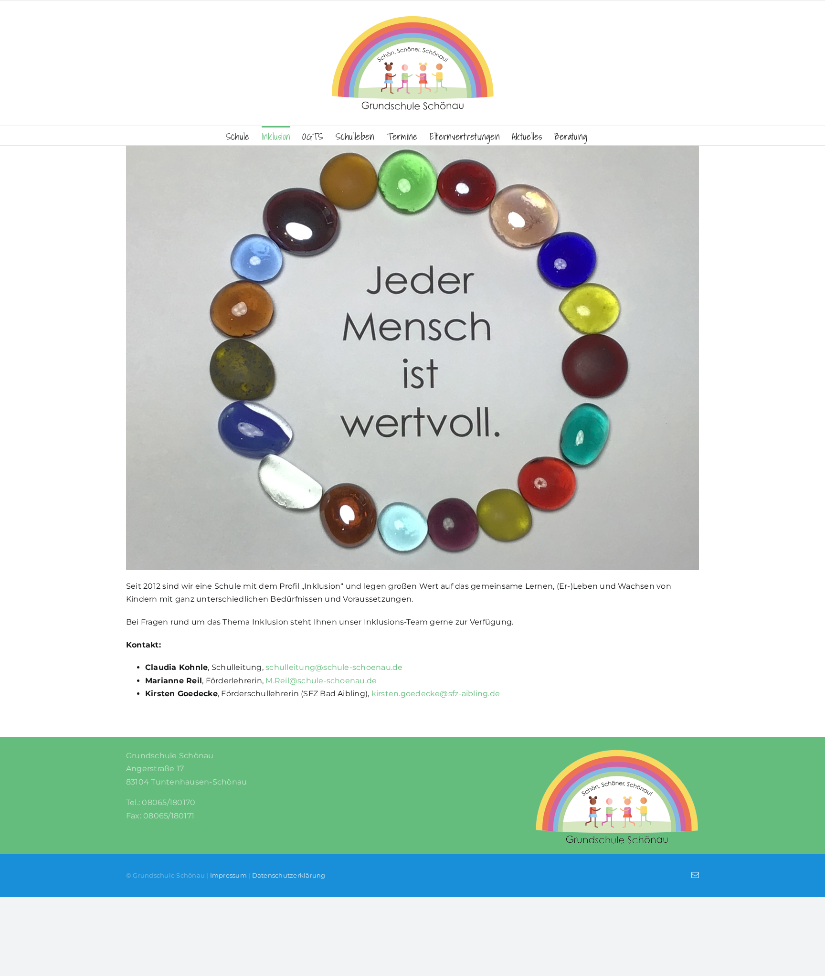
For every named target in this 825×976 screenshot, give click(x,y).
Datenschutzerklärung (289, 875)
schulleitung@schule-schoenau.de (333, 667)
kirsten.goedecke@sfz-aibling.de (435, 693)
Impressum (228, 875)
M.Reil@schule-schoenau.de (321, 680)
